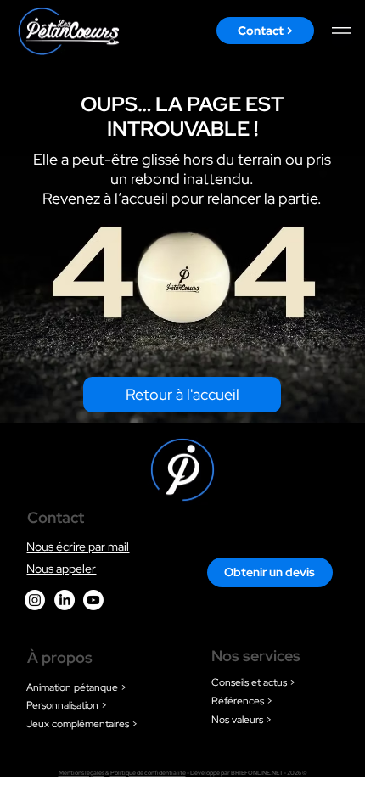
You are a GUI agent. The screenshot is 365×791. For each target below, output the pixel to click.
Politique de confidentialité (148, 773)
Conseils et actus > (253, 682)
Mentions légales (81, 773)
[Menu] (342, 30)
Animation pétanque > (76, 687)
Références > (241, 701)
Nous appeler (61, 568)
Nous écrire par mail (77, 546)
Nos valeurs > (241, 719)
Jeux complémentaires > (82, 724)
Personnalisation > (66, 705)
